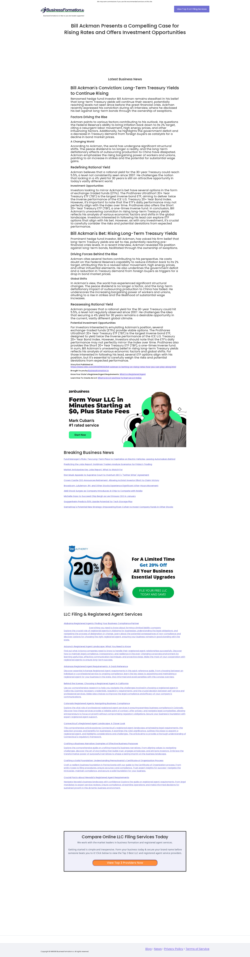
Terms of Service (197, 948)
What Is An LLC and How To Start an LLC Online (119, 378)
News (158, 948)
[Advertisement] (125, 55)
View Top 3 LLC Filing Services (192, 9)
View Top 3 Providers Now (125, 863)
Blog (148, 948)
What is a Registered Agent (133, 374)
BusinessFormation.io (98, 370)
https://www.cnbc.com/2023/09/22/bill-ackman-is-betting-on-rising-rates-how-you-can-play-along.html (123, 367)
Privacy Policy (173, 948)
